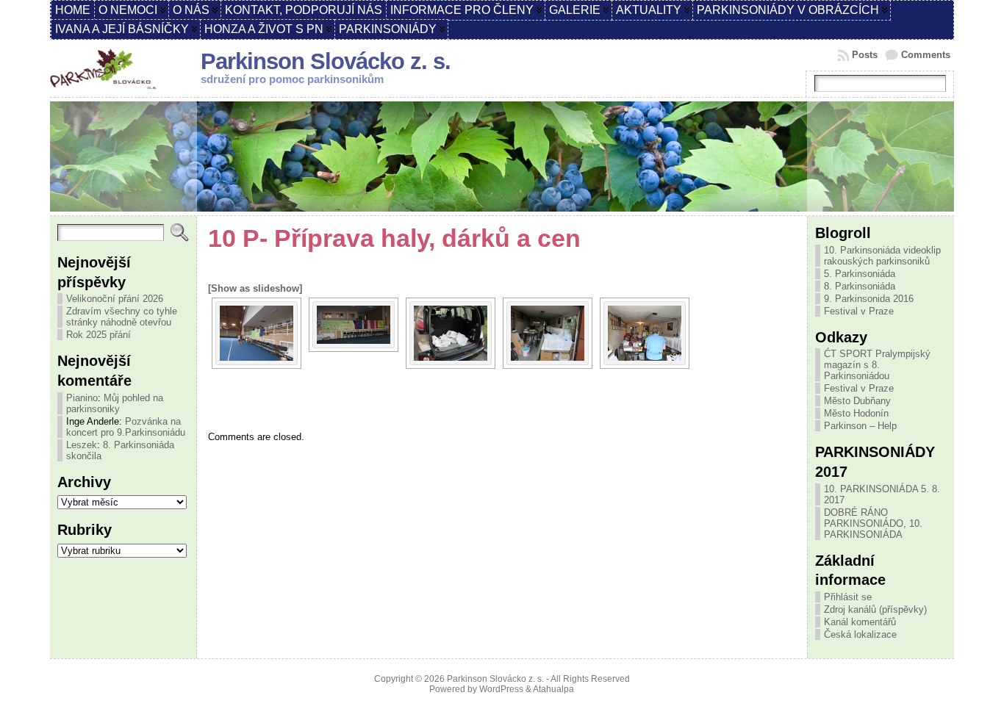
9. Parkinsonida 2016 (869, 298)
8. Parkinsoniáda (859, 286)
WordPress (501, 689)
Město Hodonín (856, 413)
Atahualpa (553, 689)
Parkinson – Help (860, 425)
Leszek (81, 444)
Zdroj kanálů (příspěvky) (875, 609)
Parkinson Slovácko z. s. (326, 61)
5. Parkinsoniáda (859, 273)
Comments (925, 54)
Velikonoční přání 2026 (114, 298)
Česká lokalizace (860, 634)
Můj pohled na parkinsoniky (114, 403)
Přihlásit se (848, 596)
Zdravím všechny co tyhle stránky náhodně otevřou (121, 317)
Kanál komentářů (860, 621)
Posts (865, 54)
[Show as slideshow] (255, 288)
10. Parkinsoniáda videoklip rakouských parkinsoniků (882, 256)
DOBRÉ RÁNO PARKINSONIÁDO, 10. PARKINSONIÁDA (873, 523)
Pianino (82, 397)
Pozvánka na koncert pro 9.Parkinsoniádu (125, 427)
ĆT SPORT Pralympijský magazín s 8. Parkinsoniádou (877, 364)
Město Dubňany (857, 400)
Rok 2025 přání (98, 334)
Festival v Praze (859, 311)
